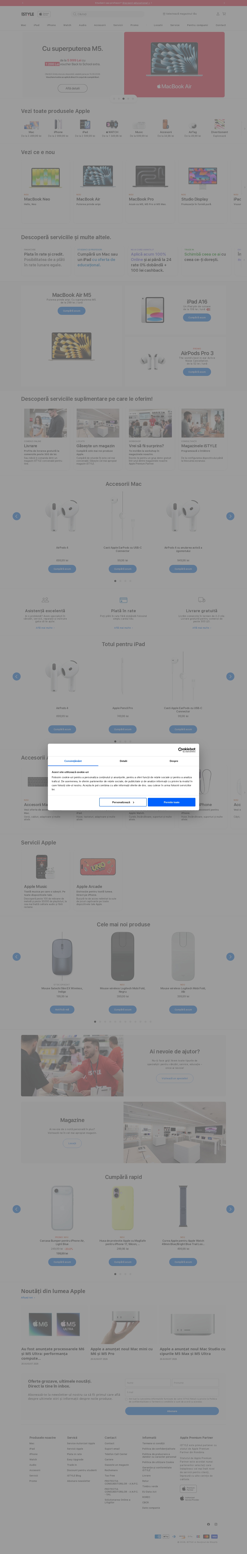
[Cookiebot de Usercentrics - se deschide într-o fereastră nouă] (180, 749)
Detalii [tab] (123, 761)
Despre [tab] (174, 761)
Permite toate (171, 802)
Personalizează (121, 802)
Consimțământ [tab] (73, 761)
